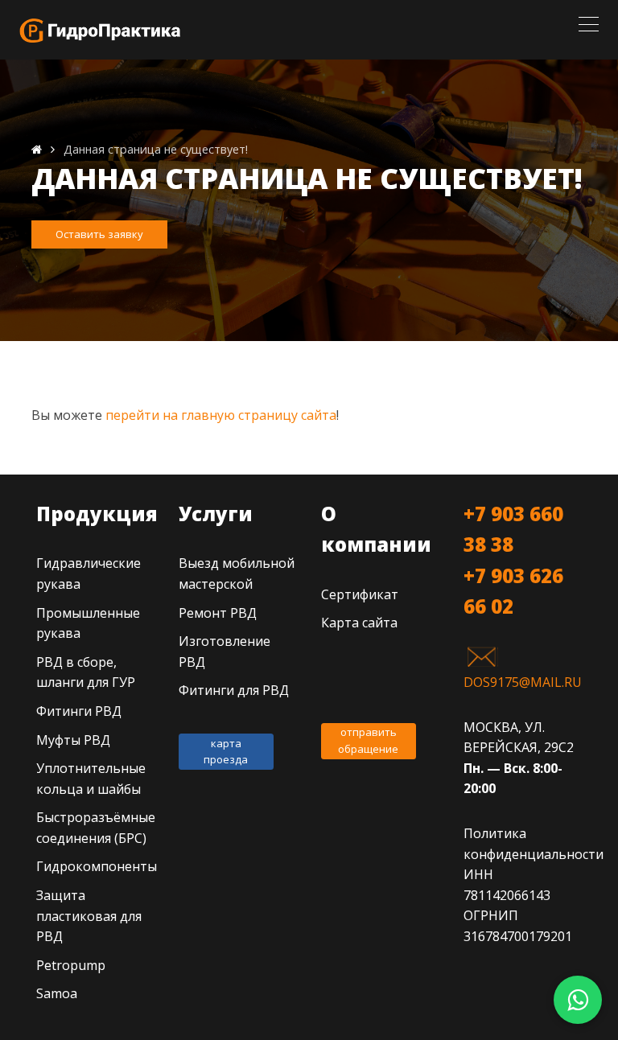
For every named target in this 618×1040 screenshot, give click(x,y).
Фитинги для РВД (234, 690)
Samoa (56, 993)
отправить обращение (368, 740)
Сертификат (359, 594)
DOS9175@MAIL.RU (523, 682)
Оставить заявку (99, 235)
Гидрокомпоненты (96, 866)
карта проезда (226, 751)
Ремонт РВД (218, 613)
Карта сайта (359, 622)
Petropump (70, 965)
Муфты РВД (73, 740)
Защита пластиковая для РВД (89, 915)
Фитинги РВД (79, 711)
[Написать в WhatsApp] (578, 1000)
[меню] (589, 24)
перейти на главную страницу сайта (220, 415)
